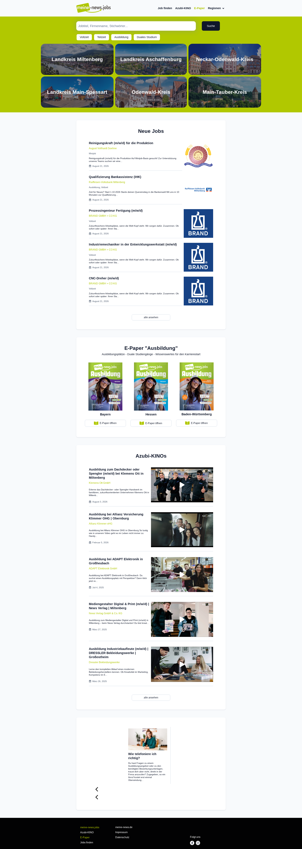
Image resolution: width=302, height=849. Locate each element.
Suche (211, 26)
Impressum (121, 832)
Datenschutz (122, 837)
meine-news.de (123, 827)
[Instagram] (198, 843)
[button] (99, 483)
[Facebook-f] (192, 843)
